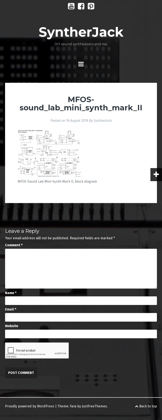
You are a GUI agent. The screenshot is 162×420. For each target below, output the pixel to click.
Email (10, 309)
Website (11, 326)
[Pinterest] (91, 8)
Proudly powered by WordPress (29, 406)
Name (10, 293)
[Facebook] (81, 8)
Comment (14, 245)
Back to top (147, 406)
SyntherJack (81, 32)
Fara (73, 406)
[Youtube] (71, 8)
